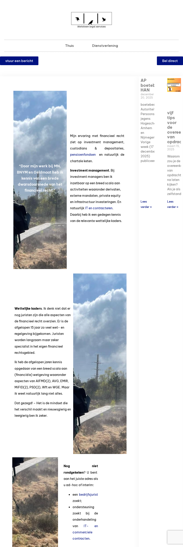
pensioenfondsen (83, 155)
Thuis (69, 46)
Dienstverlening (105, 46)
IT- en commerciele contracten (85, 532)
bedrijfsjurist (88, 495)
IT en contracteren (98, 208)
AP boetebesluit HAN (153, 85)
